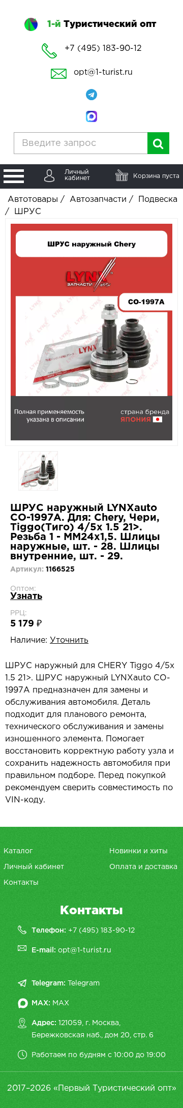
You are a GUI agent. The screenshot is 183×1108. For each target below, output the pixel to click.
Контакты (21, 883)
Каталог (18, 851)
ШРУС (27, 212)
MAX (60, 1003)
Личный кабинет (34, 867)
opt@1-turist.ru (103, 72)
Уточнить (69, 640)
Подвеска (157, 199)
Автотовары (33, 199)
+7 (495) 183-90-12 (101, 930)
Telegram (84, 983)
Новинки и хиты (138, 851)
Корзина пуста (156, 176)
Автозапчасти (98, 199)
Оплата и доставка (143, 867)
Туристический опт (101, 24)
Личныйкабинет (77, 175)
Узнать (26, 596)
